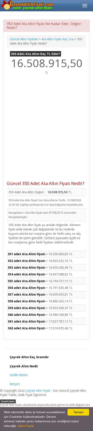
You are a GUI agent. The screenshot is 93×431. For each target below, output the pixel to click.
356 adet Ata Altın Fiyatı (26, 288)
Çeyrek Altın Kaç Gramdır (29, 357)
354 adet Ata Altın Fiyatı (26, 274)
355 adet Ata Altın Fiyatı (26, 281)
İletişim (15, 384)
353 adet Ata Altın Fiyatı (26, 267)
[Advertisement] (46, 130)
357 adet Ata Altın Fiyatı (26, 294)
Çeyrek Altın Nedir (24, 366)
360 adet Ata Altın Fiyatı (26, 315)
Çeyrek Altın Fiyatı (38, 390)
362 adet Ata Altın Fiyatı (26, 328)
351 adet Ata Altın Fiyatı (26, 254)
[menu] (85, 5)
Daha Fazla (26, 426)
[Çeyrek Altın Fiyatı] (27, 5)
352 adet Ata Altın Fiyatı (26, 261)
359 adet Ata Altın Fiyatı (26, 308)
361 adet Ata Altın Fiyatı (26, 321)
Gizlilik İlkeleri (19, 375)
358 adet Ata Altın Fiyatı (26, 301)
